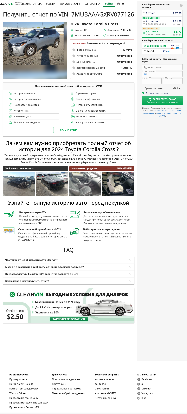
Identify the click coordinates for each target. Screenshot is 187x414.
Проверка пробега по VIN (24, 407)
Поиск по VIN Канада (21, 384)
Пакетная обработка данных (68, 393)
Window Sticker (70, 3)
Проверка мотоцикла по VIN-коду (28, 402)
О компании (102, 388)
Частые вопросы (104, 379)
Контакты (100, 384)
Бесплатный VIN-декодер (23, 388)
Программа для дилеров (66, 379)
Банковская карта (156, 45)
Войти (109, 3)
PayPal (150, 51)
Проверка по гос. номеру (23, 398)
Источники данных (105, 398)
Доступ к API (59, 384)
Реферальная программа (66, 388)
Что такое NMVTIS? (105, 393)
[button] (73, 49)
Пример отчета (68, 130)
